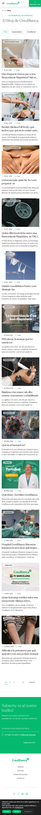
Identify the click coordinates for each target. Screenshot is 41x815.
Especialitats (9, 254)
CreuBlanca (8, 512)
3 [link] (13, 682)
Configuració (28, 811)
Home (4, 10)
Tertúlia (7, 462)
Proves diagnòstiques (12, 42)
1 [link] (5, 682)
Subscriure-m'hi (29, 743)
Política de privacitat (28, 735)
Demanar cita (35, 4)
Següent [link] (32, 682)
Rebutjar (16, 811)
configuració (19, 808)
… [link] (18, 682)
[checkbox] (17, 32)
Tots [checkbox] (5, 32)
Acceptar (6, 811)
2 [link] (9, 682)
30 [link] (23, 682)
